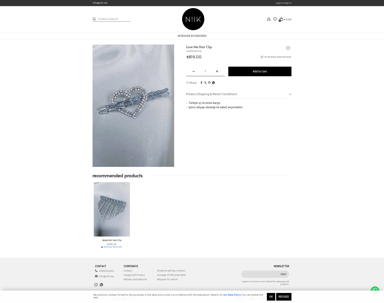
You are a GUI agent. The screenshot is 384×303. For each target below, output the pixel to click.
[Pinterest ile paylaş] (209, 83)
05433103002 (106, 271)
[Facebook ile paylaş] (201, 83)
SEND (283, 274)
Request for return (167, 279)
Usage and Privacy (134, 275)
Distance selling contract (171, 270)
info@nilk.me (100, 3)
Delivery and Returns (135, 279)
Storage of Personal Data (171, 275)
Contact (128, 270)
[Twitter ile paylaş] (205, 83)
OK (271, 296)
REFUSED (284, 296)
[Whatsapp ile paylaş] (213, 83)
